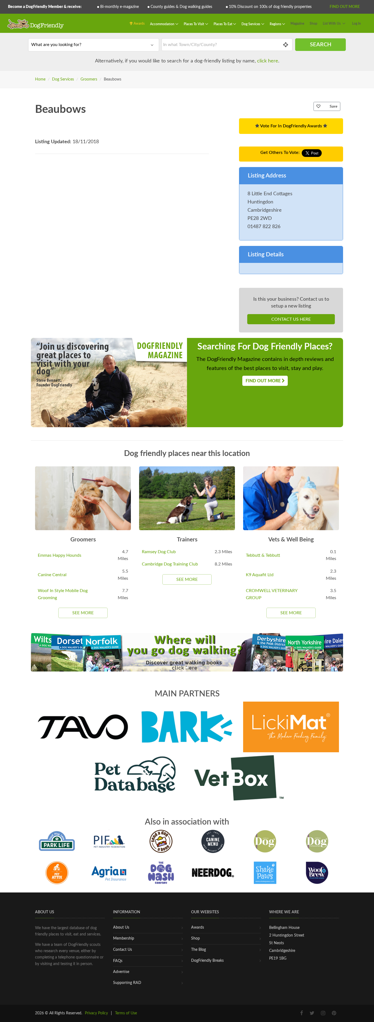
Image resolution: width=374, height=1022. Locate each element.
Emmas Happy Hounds (59, 555)
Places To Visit (194, 24)
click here (267, 61)
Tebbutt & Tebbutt (263, 555)
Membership (123, 938)
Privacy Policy (96, 1013)
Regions (276, 24)
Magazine (297, 23)
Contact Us (122, 950)
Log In (356, 23)
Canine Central (52, 575)
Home (40, 79)
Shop (313, 23)
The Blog (198, 950)
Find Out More (345, 7)
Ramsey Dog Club (159, 552)
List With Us (332, 23)
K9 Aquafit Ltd (260, 575)
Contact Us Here (291, 319)
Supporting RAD (127, 983)
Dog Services (251, 24)
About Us (121, 927)
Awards (139, 23)
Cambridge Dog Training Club (170, 564)
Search (320, 44)
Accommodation (162, 24)
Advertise (121, 972)
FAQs (117, 961)
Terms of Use (126, 1013)
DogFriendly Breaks (207, 961)
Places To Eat (223, 24)
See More (83, 613)
